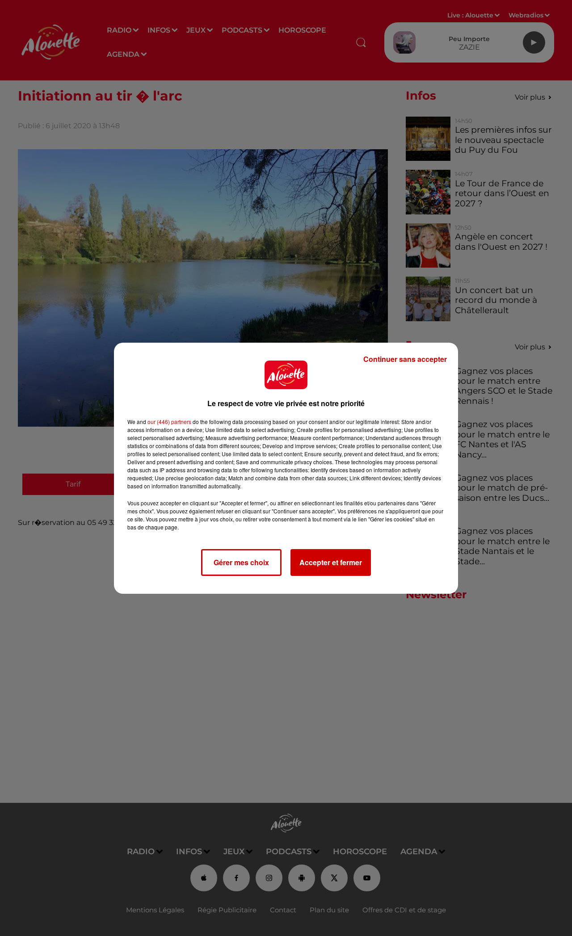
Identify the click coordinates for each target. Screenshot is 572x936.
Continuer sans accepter (405, 359)
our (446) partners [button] (169, 421)
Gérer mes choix (241, 562)
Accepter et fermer (330, 562)
